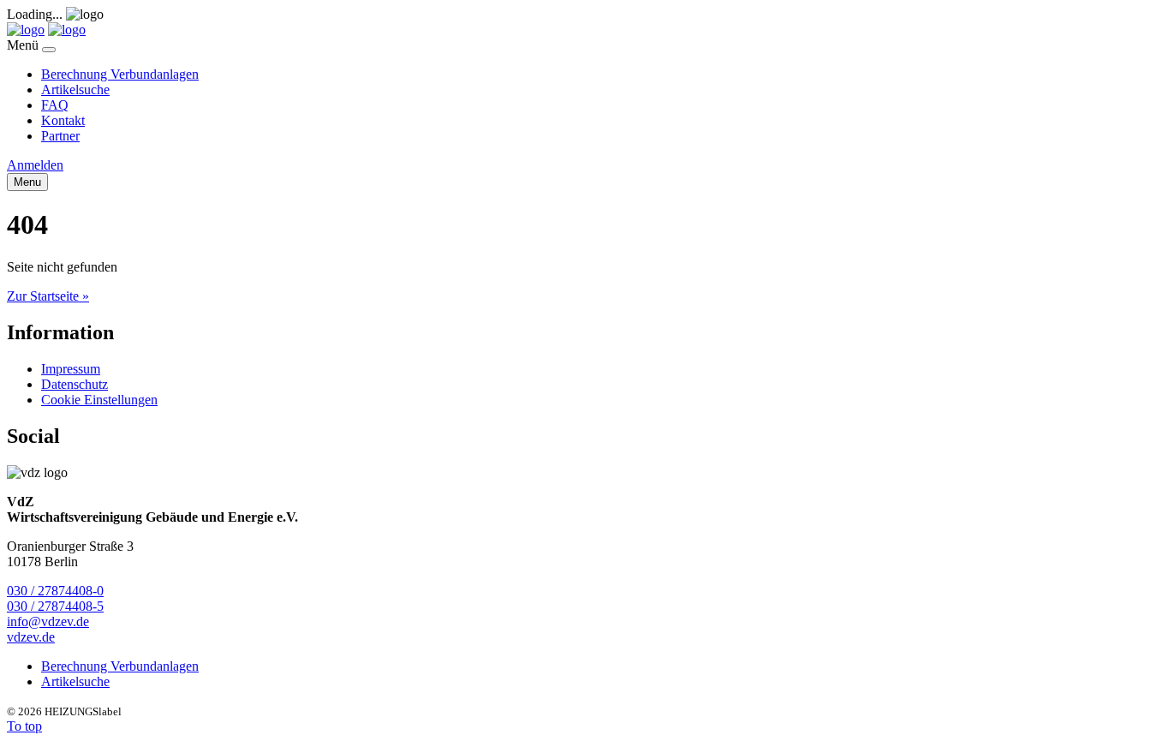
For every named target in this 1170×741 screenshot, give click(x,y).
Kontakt (63, 120)
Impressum (70, 369)
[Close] (49, 49)
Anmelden (35, 165)
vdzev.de (31, 637)
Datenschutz (74, 384)
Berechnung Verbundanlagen (120, 74)
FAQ (55, 105)
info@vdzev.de (48, 621)
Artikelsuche (75, 89)
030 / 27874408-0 (55, 590)
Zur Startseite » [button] (48, 296)
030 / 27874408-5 (55, 606)
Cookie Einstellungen (99, 399)
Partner (60, 135)
